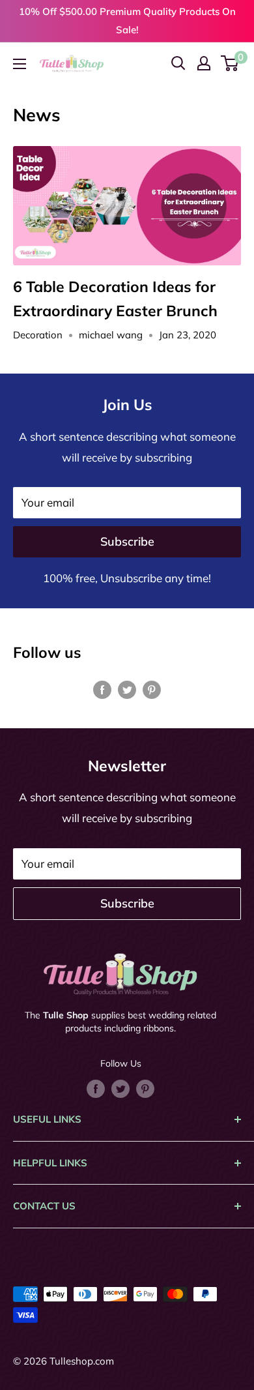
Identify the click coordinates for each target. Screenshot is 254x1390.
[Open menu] (19, 64)
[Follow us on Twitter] (127, 688)
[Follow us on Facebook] (102, 688)
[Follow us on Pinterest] (152, 688)
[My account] (203, 63)
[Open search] (178, 63)
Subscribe (127, 541)
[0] (230, 63)
